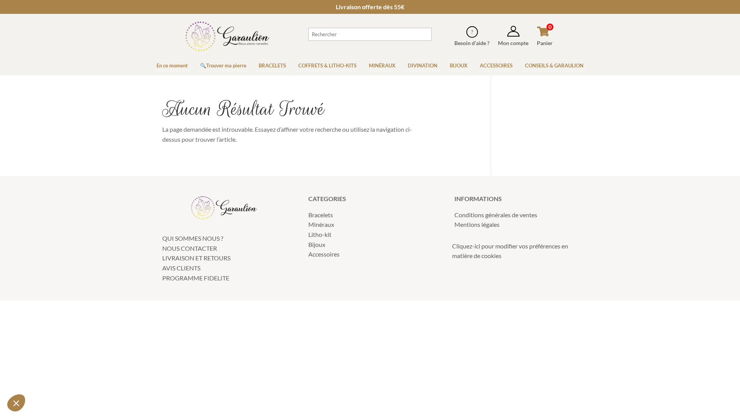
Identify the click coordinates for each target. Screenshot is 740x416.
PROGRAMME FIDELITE (195, 278)
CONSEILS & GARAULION (554, 65)
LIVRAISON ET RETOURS (196, 258)
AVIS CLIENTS (181, 268)
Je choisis (48, 377)
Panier (545, 43)
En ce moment (172, 65)
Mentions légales (477, 224)
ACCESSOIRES (496, 65)
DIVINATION (422, 65)
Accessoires (324, 254)
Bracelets (320, 214)
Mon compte (513, 43)
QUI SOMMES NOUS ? (192, 238)
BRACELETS (272, 65)
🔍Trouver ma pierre (223, 65)
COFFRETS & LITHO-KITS (327, 65)
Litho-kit (319, 234)
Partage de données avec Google (57, 339)
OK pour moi (129, 377)
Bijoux (316, 244)
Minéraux (321, 224)
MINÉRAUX (382, 65)
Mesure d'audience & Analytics (54, 346)
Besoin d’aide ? (471, 43)
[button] (16, 403)
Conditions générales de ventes (495, 214)
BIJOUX (459, 65)
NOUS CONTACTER (189, 248)
